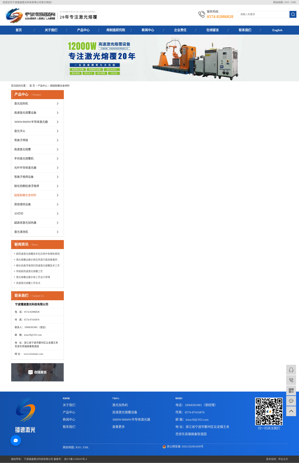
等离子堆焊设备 (24, 176)
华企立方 (283, 459)
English (277, 30)
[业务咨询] (291, 370)
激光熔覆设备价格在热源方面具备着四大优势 (38, 259)
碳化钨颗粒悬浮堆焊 (26, 186)
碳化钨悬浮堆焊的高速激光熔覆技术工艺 (38, 265)
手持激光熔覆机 (24, 158)
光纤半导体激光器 (25, 167)
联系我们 (245, 30)
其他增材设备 (22, 204)
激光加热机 (21, 103)
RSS (287, 2)
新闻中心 (148, 30)
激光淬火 (19, 131)
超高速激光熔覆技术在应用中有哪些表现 (38, 254)
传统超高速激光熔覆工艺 (29, 271)
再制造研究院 (115, 30)
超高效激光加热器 (25, 222)
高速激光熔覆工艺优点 (28, 283)
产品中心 (83, 30)
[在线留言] (291, 401)
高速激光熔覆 (22, 149)
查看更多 (118, 427)
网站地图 (278, 2)
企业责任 (180, 30)
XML (293, 2)
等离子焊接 (21, 140)
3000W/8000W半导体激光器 (31, 121)
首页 (19, 30)
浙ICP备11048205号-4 (75, 459)
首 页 (32, 85)
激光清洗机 (21, 231)
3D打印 (18, 213)
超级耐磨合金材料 (60, 85)
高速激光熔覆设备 (25, 112)
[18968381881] (291, 380)
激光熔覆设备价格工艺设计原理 (33, 277)
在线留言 (212, 30)
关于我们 (51, 30)
